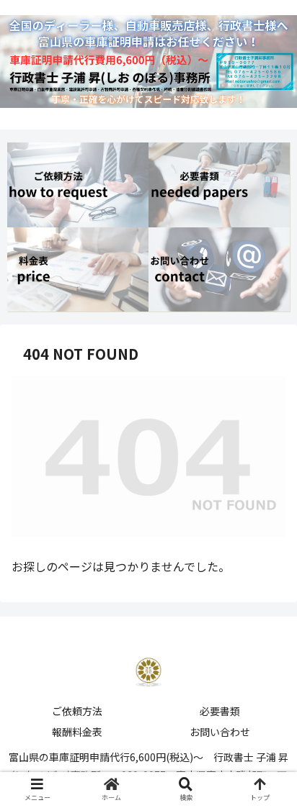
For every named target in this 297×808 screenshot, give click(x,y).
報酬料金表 (77, 732)
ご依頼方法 (77, 711)
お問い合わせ (220, 732)
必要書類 (220, 711)
